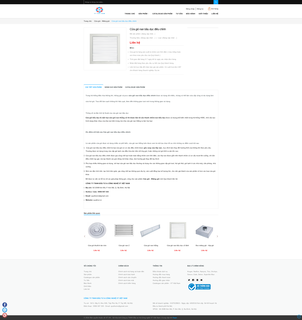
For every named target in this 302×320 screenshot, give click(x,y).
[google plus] (197, 280)
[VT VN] (99, 10)
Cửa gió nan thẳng (151, 245)
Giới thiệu (203, 14)
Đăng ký (200, 9)
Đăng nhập (190, 9)
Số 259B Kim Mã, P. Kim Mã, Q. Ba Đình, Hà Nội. (178, 309)
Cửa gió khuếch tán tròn (97, 245)
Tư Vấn (179, 14)
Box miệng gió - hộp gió (205, 245)
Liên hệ (215, 14)
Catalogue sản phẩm (162, 14)
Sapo (175, 318)
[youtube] (201, 280)
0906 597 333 (98, 306)
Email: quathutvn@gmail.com (116, 306)
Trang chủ (130, 14)
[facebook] (193, 280)
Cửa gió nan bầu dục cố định (178, 245)
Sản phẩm (143, 14)
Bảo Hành (190, 14)
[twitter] (189, 280)
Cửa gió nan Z (124, 245)
